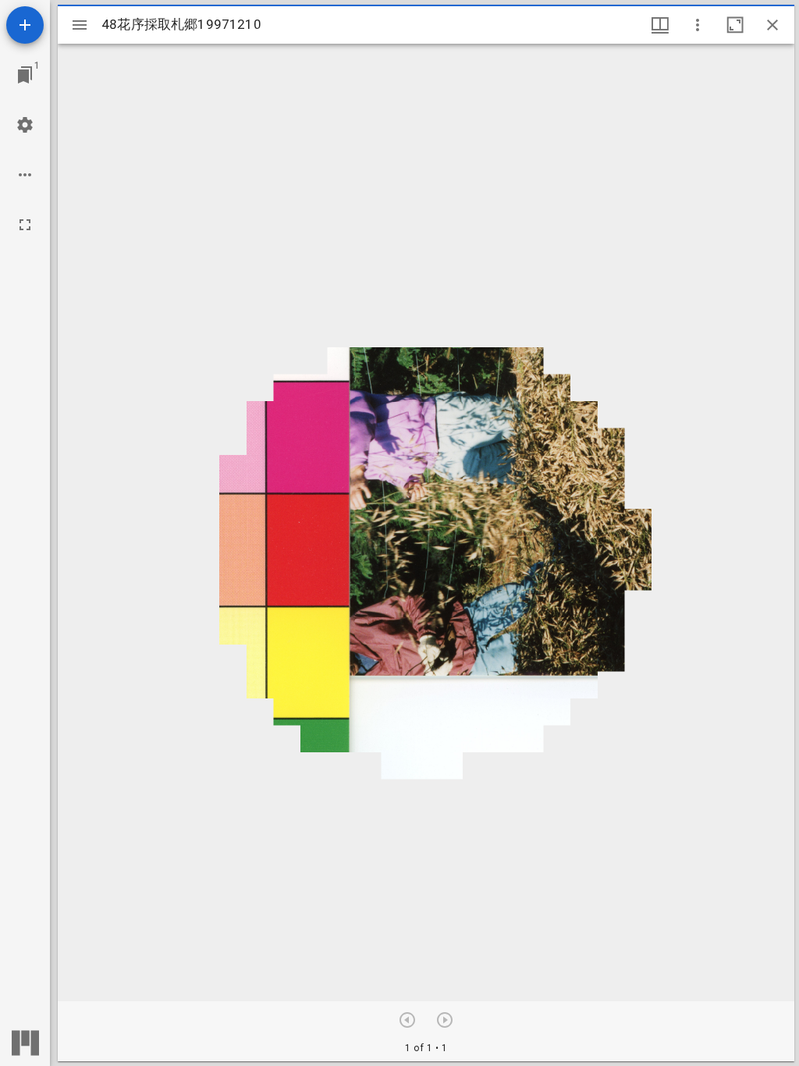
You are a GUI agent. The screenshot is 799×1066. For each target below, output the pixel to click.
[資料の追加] (25, 25)
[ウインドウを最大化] (735, 25)
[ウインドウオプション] (697, 25)
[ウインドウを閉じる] (772, 25)
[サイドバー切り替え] (79, 25)
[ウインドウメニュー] (660, 25)
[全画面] (25, 224)
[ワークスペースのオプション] (25, 175)
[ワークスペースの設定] (25, 125)
